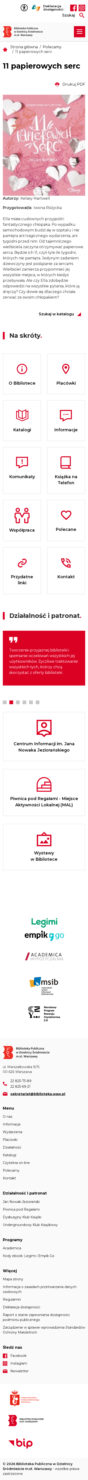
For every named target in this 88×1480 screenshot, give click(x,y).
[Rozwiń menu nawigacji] (79, 31)
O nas (7, 1116)
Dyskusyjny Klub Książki (22, 1217)
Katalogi (9, 1155)
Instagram (82, 8)
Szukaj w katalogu (56, 314)
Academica (12, 1248)
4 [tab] (24, 702)
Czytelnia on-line (16, 1163)
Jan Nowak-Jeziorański (21, 1202)
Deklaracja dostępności (53, 8)
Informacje (12, 1124)
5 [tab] (31, 702)
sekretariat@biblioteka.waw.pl (37, 1094)
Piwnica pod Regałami (21, 1209)
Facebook (73, 8)
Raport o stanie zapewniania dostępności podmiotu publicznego (36, 1317)
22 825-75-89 (20, 1081)
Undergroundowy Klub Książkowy (30, 1225)
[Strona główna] (25, 31)
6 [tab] (37, 702)
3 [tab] (18, 702)
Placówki (10, 1140)
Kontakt (9, 1178)
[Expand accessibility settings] (25, 8)
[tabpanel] (44, 658)
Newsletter (19, 1371)
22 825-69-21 (20, 1086)
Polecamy (52, 47)
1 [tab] (5, 702)
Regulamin (12, 1299)
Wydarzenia (12, 1132)
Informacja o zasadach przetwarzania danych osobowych (40, 1289)
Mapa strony (13, 1279)
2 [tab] (11, 702)
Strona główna (24, 47)
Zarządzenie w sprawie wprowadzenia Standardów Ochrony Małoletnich (44, 1329)
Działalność (12, 1147)
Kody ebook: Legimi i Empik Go (28, 1256)
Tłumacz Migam (36, 8)
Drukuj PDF (73, 84)
